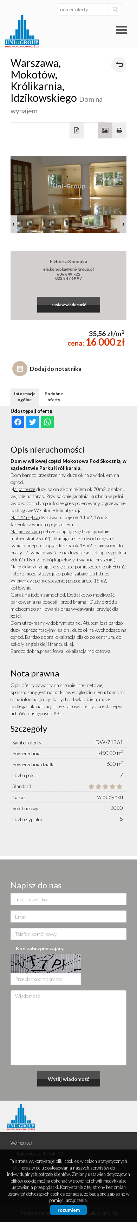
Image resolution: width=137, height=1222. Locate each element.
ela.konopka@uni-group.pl (68, 268)
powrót (118, 64)
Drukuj (119, 130)
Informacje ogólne (24, 396)
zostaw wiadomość (68, 304)
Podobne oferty (54, 396)
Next (123, 224)
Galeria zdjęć (105, 130)
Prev (14, 224)
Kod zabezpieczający (40, 948)
